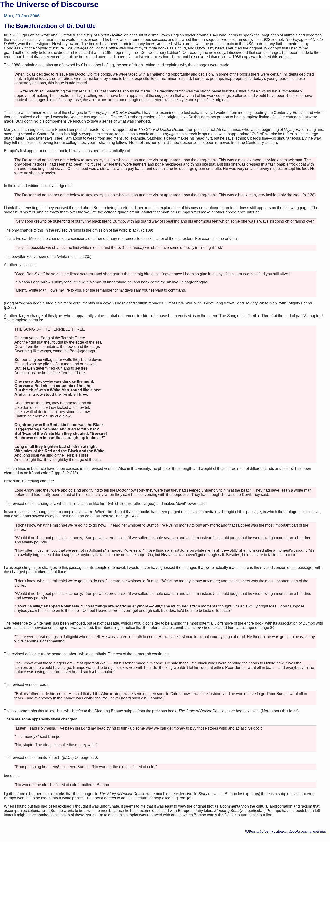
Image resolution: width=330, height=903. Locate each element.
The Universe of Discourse (49, 4)
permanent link (313, 831)
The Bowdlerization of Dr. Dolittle (50, 25)
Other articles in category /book (272, 831)
